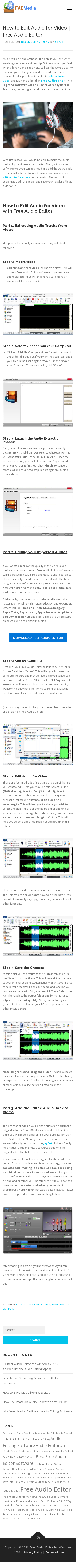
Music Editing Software (27, 1514)
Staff (59, 42)
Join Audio (62, 1509)
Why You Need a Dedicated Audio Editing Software (37, 1411)
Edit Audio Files (11, 1477)
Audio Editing (42, 1439)
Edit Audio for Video (33, 1304)
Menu (69, 8)
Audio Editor (48, 1445)
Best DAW (8, 1457)
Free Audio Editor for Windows (20, 1496)
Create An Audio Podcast (50, 1468)
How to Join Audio (50, 1505)
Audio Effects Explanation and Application (34, 1451)
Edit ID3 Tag (49, 1477)
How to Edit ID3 (41, 1501)
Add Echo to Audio (13, 1433)
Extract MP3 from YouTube (30, 1481)
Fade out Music (11, 1490)
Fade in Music (61, 1481)
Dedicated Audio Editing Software (21, 1473)
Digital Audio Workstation (55, 1473)
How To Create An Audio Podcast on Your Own (35, 1402)
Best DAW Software (24, 1457)
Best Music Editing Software (49, 1463)
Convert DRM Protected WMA (19, 1468)
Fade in (49, 1481)
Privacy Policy (32, 1552)
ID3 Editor (50, 1509)
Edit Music (62, 1477)
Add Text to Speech (24, 1439)
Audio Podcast (65, 1451)
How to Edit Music (12, 1505)
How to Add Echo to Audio (17, 1501)
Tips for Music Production (26, 1518)
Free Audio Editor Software (53, 1496)
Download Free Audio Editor (38, 637)
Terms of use (54, 1552)
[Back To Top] (38, 1537)
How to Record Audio (32, 1509)
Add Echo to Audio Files (37, 1433)
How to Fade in (31, 1505)
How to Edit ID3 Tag (60, 1501)
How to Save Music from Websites (26, 1393)
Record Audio (48, 1514)
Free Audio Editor (45, 1489)
